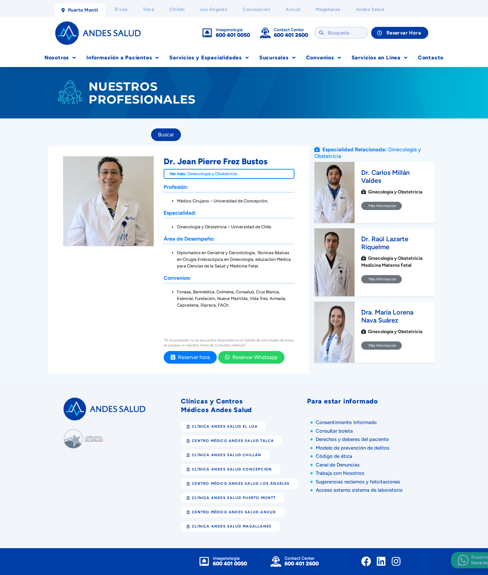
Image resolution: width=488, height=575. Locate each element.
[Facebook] (366, 561)
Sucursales (274, 57)
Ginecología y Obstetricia (212, 173)
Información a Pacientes (119, 57)
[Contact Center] (265, 33)
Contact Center (289, 29)
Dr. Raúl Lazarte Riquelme (384, 243)
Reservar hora (192, 357)
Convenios (320, 57)
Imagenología (229, 29)
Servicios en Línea (376, 57)
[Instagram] (396, 561)
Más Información (381, 205)
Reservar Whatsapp (254, 357)
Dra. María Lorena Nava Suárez (387, 316)
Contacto (431, 57)
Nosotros (56, 57)
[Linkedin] (381, 561)
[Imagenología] (207, 33)
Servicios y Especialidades (205, 57)
